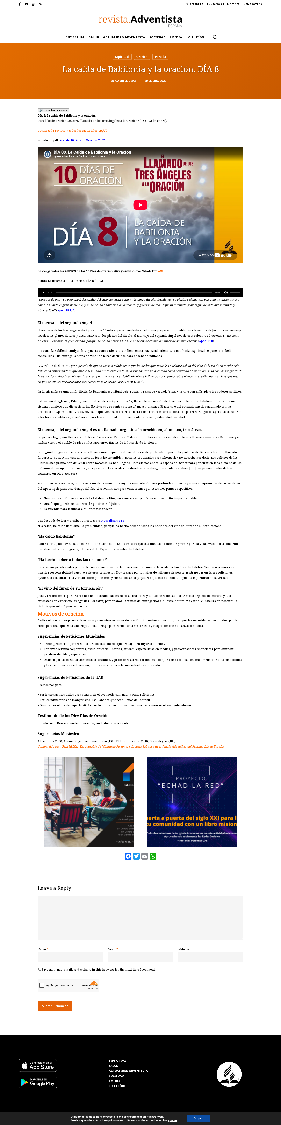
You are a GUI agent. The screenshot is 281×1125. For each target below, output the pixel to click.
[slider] (235, 291)
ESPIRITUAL (118, 1060)
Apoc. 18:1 (64, 310)
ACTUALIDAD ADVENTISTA (128, 1071)
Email (113, 949)
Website (183, 949)
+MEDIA (115, 1081)
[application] (140, 292)
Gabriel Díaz (125, 81)
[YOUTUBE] (26, 4)
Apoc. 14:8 (206, 341)
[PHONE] (40, 4)
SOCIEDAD (116, 1076)
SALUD (113, 1066)
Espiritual (122, 57)
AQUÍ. (103, 130)
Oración (142, 57)
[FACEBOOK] (20, 4)
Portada (160, 57)
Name (43, 949)
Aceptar (198, 1118)
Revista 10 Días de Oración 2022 (82, 140)
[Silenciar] (226, 292)
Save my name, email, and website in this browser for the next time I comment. (99, 969)
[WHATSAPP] (33, 4)
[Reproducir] (43, 292)
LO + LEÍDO (117, 1086)
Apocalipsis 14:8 (112, 520)
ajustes (172, 1120)
